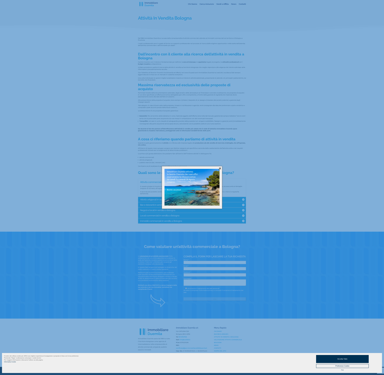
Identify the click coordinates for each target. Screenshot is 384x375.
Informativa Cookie (10, 362)
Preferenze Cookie (342, 366)
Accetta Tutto (342, 359)
